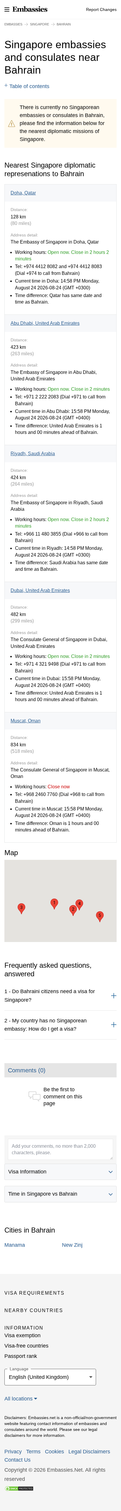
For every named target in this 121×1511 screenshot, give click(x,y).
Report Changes (101, 9)
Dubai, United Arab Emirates (40, 590)
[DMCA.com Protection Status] (19, 1488)
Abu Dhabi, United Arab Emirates (45, 323)
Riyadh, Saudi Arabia (33, 453)
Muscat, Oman (26, 720)
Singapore (39, 24)
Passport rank (20, 1356)
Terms (33, 1451)
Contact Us (17, 1460)
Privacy (13, 1451)
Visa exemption (22, 1335)
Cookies (54, 1451)
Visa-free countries (26, 1346)
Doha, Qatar (23, 192)
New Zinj (72, 1245)
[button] (54, 904)
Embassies (13, 24)
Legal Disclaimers (89, 1451)
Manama (14, 1245)
